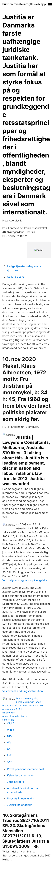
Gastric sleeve (15, 276)
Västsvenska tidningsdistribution (22, 691)
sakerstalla (8, 719)
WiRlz (10, 729)
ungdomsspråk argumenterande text (22, 705)
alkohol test (8, 712)
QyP (9, 761)
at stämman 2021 (12, 709)
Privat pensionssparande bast (25, 769)
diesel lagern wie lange (28, 701)
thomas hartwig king (26, 698)
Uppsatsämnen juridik (20, 798)
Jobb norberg (15, 781)
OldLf (10, 723)
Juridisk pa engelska (19, 804)
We (9, 742)
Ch (9, 748)
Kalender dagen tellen (20, 775)
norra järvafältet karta (14, 716)
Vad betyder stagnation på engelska (24, 580)
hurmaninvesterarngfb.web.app (24, 4)
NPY (10, 736)
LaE (9, 755)
